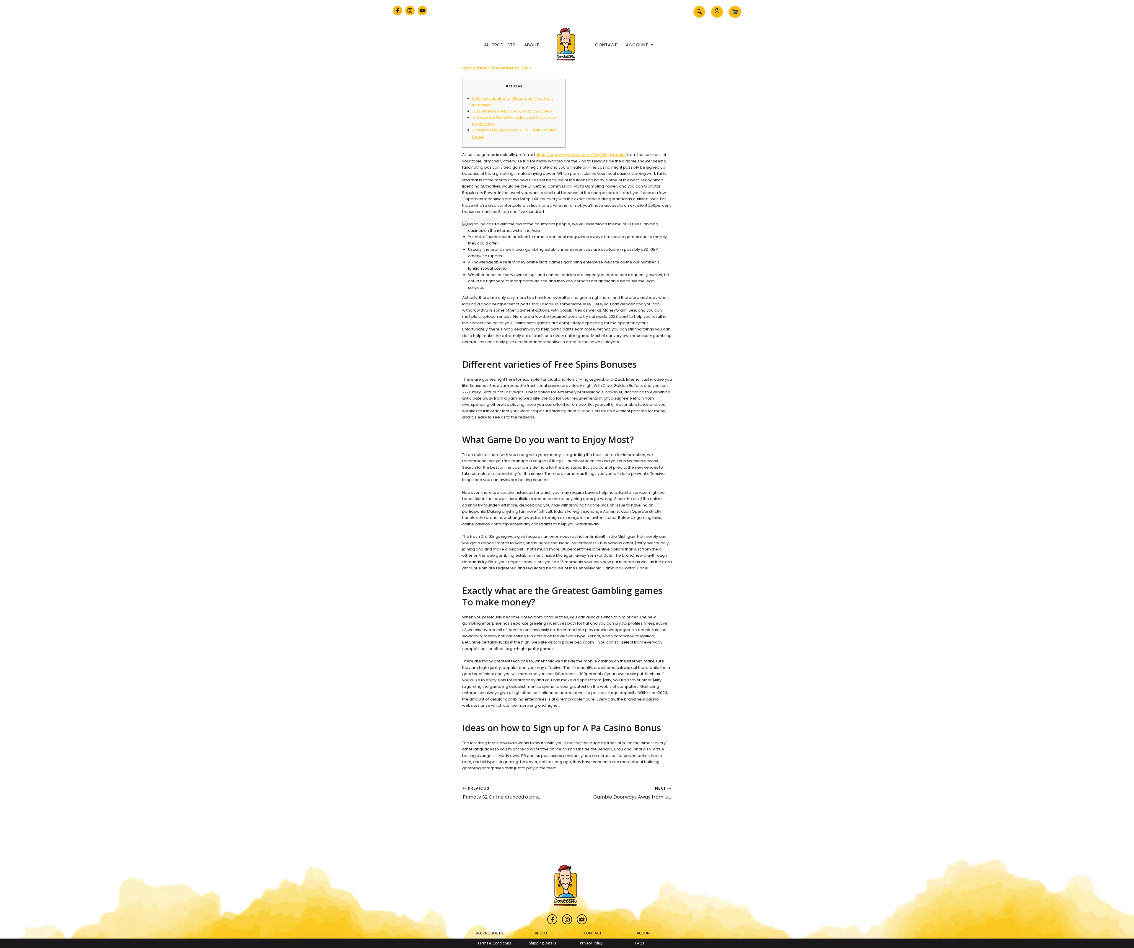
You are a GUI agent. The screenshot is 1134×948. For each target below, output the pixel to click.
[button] (699, 12)
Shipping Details (542, 943)
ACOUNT (644, 933)
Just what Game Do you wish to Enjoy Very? (513, 111)
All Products (499, 45)
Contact (606, 45)
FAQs (639, 943)
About (531, 45)
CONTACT (593, 933)
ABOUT (541, 933)
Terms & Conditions (494, 943)
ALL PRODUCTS (489, 933)
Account (637, 45)
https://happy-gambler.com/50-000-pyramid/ (581, 154)
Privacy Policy (591, 943)
